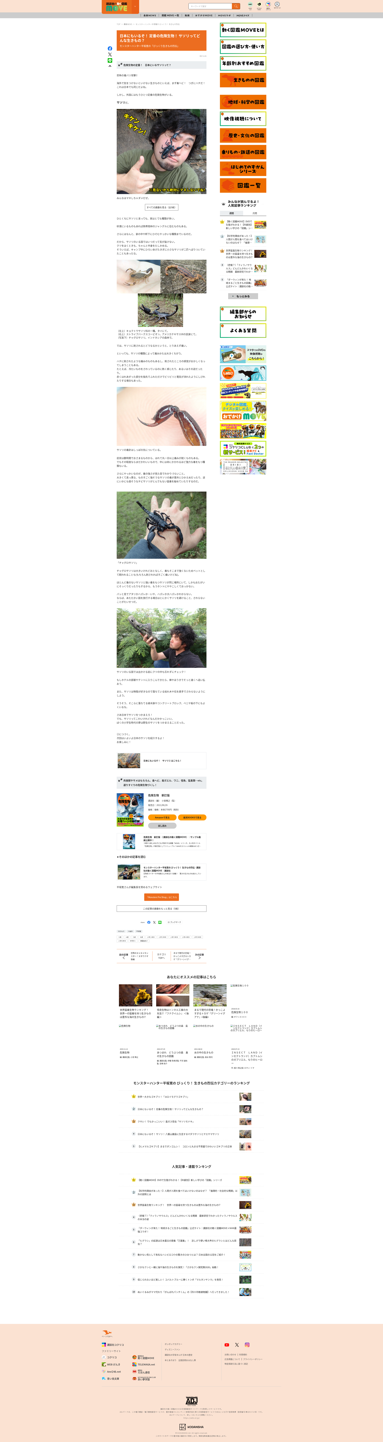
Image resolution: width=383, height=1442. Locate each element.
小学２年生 (162, 937)
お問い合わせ (230, 1354)
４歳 (127, 937)
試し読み (162, 825)
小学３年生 (174, 937)
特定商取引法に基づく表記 (236, 1363)
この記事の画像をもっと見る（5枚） (161, 908)
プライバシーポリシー (253, 1359)
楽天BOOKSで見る (192, 817)
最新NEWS (128, 24)
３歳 (119, 937)
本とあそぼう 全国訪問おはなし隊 (180, 1360)
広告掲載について (232, 1359)
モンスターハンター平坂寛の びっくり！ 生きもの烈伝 (158, 24)
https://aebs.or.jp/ (191, 1418)
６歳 (141, 937)
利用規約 (243, 1354)
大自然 (130, 931)
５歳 (134, 937)
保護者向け (144, 941)
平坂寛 (138, 931)
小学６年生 (122, 941)
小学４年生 (186, 937)
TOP (118, 24)
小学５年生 (197, 937)
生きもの (121, 931)
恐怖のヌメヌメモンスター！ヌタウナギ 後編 (140, 956)
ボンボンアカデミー (173, 1344)
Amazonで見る (162, 817)
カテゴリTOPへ (161, 956)
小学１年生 (151, 937)
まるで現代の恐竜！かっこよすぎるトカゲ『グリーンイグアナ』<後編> (182, 956)
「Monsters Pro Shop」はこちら (161, 897)
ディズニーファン (172, 1349)
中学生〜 (133, 941)
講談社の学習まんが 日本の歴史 (178, 1354)
